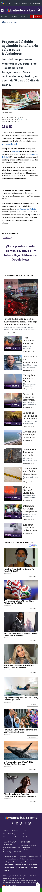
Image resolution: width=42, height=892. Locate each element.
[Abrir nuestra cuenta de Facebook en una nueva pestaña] (25, 823)
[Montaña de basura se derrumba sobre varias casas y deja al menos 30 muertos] (13, 456)
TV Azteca (16, 3)
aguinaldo (16, 151)
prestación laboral (9, 144)
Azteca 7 (36, 3)
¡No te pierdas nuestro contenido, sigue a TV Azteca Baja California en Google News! (21, 253)
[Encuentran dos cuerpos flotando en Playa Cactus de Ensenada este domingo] (13, 437)
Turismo (14, 17)
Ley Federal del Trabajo (26, 209)
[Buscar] (39, 10)
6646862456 (25, 847)
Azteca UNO (27, 3)
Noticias (4, 17)
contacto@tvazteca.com (29, 845)
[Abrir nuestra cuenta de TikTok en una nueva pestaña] (21, 823)
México (6, 237)
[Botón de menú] (2, 10)
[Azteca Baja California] (21, 10)
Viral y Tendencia (27, 17)
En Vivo (37, 16)
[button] (38, 884)
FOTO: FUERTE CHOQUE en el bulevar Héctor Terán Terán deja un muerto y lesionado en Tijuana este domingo (20, 323)
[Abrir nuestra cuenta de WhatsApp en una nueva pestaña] (29, 823)
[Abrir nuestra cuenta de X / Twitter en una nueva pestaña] (12, 823)
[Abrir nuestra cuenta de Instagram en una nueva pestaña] (16, 823)
